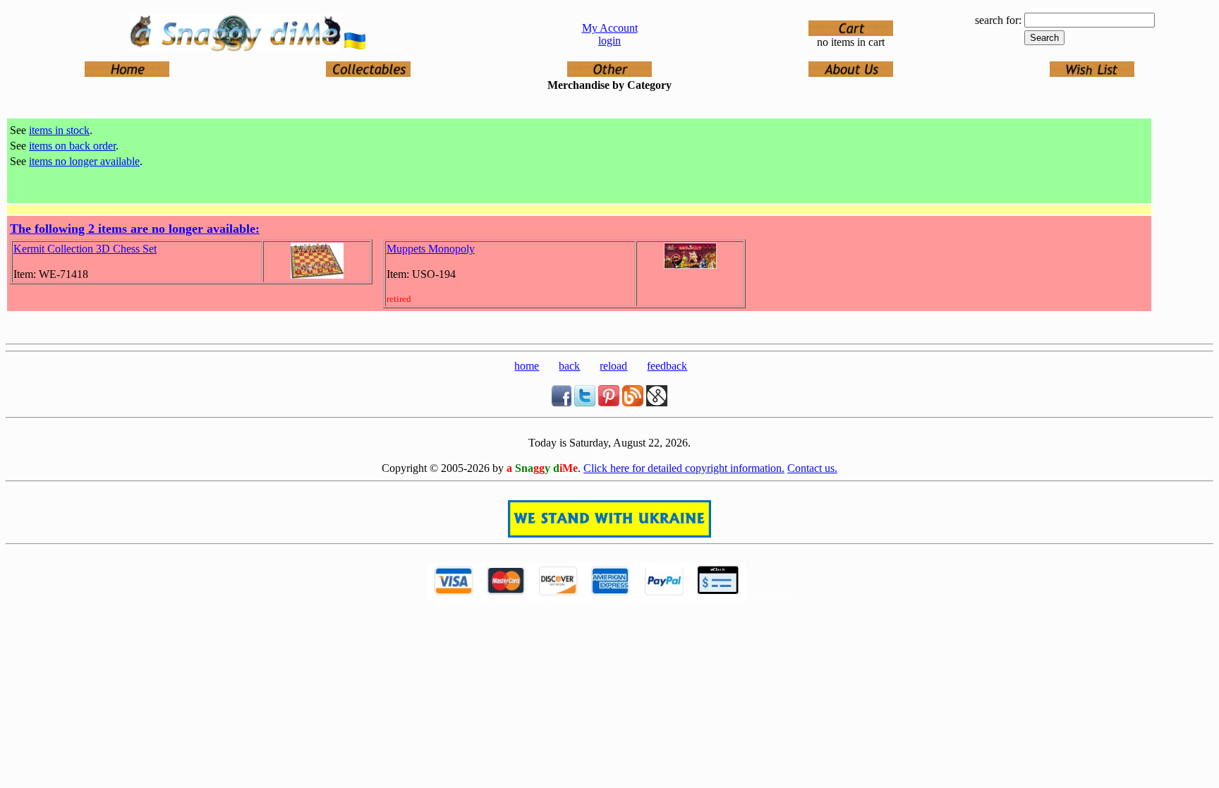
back (569, 366)
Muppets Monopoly (431, 249)
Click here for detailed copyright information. (683, 468)
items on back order (72, 146)
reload (613, 366)
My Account (610, 28)
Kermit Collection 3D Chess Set (85, 249)
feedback (667, 366)
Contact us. (812, 468)
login (609, 41)
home (526, 366)
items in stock (59, 130)
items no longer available (84, 161)
